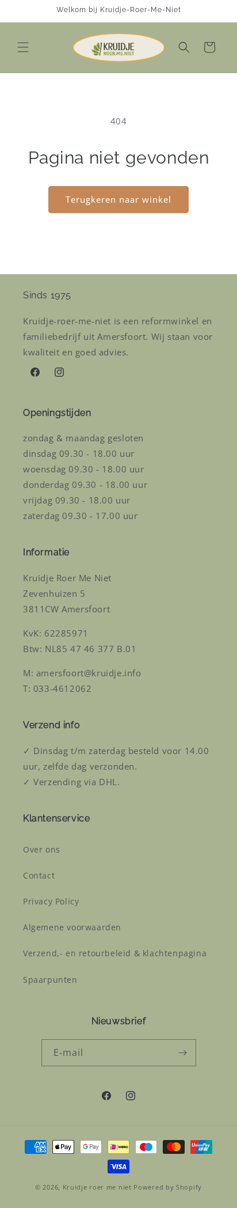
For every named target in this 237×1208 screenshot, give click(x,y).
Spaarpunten (50, 979)
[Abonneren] (183, 1052)
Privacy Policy (51, 901)
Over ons (41, 849)
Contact (39, 875)
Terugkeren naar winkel (118, 199)
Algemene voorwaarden (72, 927)
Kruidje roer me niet (97, 1187)
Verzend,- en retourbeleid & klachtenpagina (115, 953)
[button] (23, 47)
